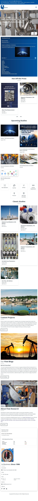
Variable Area (4, 69)
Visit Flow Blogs (4, 376)
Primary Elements (4, 66)
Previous (17, 116)
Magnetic (3, 61)
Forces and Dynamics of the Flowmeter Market (10, 3)
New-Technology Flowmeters (5, 2)
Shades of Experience (27, 2)
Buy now (4, 24)
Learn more (4, 226)
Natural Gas (4, 443)
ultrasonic (32, 418)
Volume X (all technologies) (6, 72)
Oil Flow (23, 187)
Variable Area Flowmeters (8, 261)
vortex (14, 420)
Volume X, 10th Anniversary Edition (7, 138)
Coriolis (3, 60)
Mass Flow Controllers (5, 71)
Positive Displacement (5, 67)
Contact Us (3, 329)
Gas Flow (3, 70)
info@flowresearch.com (18, 1)
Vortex (3, 64)
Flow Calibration (5, 187)
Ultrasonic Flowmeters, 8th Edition (7, 166)
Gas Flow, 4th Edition (7, 281)
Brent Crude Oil (4, 442)
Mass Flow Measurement (21, 3)
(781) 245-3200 (11, 1)
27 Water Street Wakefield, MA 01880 (9, 470)
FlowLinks (22, 2)
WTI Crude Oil (4, 444)
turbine (29, 420)
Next (21, 116)
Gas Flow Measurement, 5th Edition (26, 165)
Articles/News (32, 2)
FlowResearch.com (6, 38)
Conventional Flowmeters (13, 2)
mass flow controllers (8, 420)
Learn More (4, 57)
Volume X (19, 2)
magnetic (2, 420)
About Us (2, 3)
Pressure (14, 195)
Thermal (3, 65)
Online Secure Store (5, 42)
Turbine (3, 68)
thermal (17, 420)
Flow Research (28, 417)
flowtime (4, 431)
